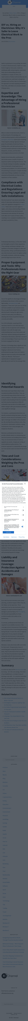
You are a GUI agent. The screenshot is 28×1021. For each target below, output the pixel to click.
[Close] (25, 484)
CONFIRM (8, 532)
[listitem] (14, 507)
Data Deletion (6, 537)
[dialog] (14, 510)
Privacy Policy (22, 537)
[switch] (23, 510)
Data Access (14, 537)
